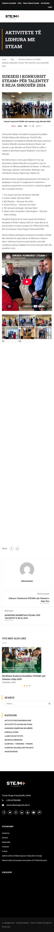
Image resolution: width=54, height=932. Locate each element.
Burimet (5, 838)
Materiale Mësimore (13, 740)
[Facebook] (11, 549)
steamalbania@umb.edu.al (18, 805)
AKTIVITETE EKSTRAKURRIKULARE (18, 720)
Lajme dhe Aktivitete (14, 736)
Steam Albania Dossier (31, 3)
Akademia (5, 833)
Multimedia (6, 842)
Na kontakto (45, 3)
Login (50, 7)
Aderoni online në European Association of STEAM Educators (24, 860)
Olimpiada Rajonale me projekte (19, 748)
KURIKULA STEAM (11, 732)
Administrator (27, 581)
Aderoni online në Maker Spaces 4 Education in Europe (22, 856)
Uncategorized (11, 752)
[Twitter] (17, 549)
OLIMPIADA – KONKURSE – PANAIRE (19, 744)
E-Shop (4, 851)
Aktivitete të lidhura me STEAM (18, 724)
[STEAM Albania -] (12, 17)
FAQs (19, 3)
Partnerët (5, 847)
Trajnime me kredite (9, 3)
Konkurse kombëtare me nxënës (19, 728)
